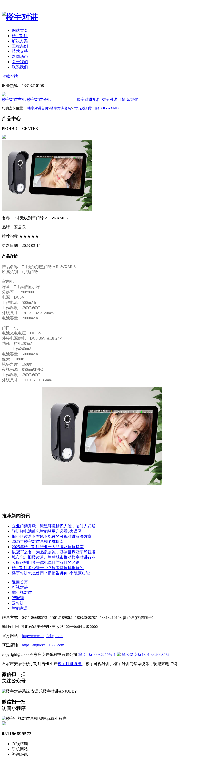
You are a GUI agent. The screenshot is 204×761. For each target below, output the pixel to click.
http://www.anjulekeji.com (42, 636)
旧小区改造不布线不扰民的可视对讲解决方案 (52, 536)
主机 (14, 99)
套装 (64, 99)
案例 (20, 46)
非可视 (22, 592)
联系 (20, 67)
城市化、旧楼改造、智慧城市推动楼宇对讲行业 (54, 557)
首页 (20, 30)
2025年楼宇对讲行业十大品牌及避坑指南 (48, 547)
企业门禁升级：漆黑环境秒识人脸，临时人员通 (54, 526)
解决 (20, 41)
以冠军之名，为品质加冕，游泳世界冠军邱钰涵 (54, 552)
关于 (20, 62)
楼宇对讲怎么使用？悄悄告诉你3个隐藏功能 (51, 573)
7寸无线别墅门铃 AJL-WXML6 (96, 108)
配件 (89, 99)
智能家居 (20, 608)
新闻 (20, 56)
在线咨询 (20, 744)
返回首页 (20, 582)
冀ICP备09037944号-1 (97, 654)
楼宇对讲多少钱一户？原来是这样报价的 (48, 568)
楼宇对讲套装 (60, 108)
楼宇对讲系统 (70, 664)
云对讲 (18, 603)
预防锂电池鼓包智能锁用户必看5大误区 (47, 531)
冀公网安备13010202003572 (145, 654)
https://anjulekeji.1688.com (43, 645)
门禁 (113, 99)
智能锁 (132, 99)
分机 (39, 99)
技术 (20, 51)
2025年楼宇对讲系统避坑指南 (38, 541)
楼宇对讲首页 (37, 108)
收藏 (10, 76)
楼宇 (20, 36)
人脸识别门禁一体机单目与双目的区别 (46, 562)
